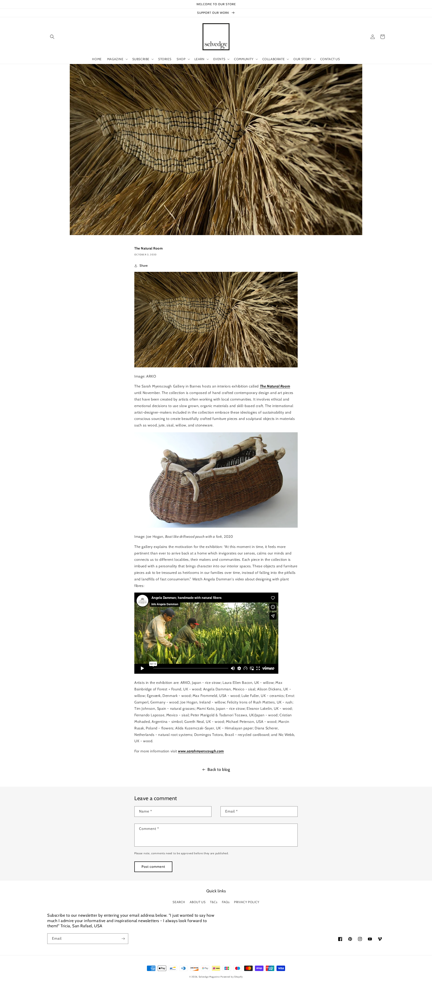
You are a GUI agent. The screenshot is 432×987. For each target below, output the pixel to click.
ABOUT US (198, 902)
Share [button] (144, 265)
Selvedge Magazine (209, 976)
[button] (52, 37)
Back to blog (218, 769)
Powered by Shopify (231, 976)
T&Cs (213, 902)
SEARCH (179, 902)
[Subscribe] (123, 938)
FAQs (226, 902)
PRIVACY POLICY (246, 902)
